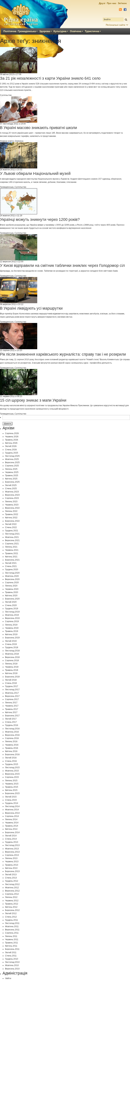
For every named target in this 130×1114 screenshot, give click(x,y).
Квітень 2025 (11, 479)
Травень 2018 (11, 670)
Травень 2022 (11, 514)
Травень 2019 (11, 631)
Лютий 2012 (11, 913)
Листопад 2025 (12, 456)
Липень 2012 (11, 897)
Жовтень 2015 (12, 771)
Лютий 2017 (11, 719)
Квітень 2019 (11, 634)
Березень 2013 (12, 871)
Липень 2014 (11, 819)
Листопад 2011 (12, 923)
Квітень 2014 (11, 829)
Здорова (44, 31)
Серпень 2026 (12, 433)
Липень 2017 (11, 702)
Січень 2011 (11, 956)
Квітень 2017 (11, 712)
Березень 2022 (12, 521)
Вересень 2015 (12, 774)
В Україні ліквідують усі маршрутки (31, 308)
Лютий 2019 (11, 641)
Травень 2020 (11, 592)
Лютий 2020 (11, 602)
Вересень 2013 (12, 852)
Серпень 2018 (12, 660)
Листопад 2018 (12, 650)
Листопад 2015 (12, 767)
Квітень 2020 (11, 595)
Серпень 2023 (12, 498)
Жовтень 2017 (12, 693)
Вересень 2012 (12, 891)
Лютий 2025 (11, 485)
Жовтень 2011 (12, 926)
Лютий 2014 (11, 835)
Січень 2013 (11, 878)
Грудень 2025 (11, 453)
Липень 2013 (11, 858)
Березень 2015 (12, 793)
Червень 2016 (11, 745)
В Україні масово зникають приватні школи (38, 127)
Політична (9, 31)
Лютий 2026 (11, 446)
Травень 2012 (11, 904)
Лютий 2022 (11, 524)
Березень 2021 (12, 560)
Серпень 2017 (12, 699)
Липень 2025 (11, 469)
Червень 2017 (11, 706)
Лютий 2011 (10, 952)
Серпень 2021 (12, 543)
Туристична (92, 31)
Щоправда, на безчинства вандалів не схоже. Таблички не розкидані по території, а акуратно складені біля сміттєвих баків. (59, 271)
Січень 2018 (11, 683)
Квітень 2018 (11, 673)
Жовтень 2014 (12, 809)
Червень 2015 (11, 784)
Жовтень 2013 (12, 849)
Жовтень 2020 (12, 576)
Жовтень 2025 (12, 459)
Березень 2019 (12, 637)
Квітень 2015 (11, 790)
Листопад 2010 (12, 962)
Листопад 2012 (12, 884)
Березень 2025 (12, 482)
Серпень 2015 (12, 777)
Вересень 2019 (12, 618)
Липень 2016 (11, 741)
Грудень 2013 (11, 842)
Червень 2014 (11, 822)
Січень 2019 (11, 644)
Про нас (111, 3)
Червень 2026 (11, 436)
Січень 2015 (11, 800)
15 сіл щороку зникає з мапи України (33, 400)
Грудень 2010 (11, 959)
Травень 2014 (11, 826)
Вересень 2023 (12, 495)
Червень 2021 (11, 550)
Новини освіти (7, 141)
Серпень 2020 (12, 582)
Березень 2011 (12, 949)
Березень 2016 (12, 754)
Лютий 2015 (11, 797)
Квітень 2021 (11, 556)
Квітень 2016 (11, 751)
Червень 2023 (11, 505)
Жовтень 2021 (12, 537)
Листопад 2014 (12, 806)
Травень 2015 (11, 787)
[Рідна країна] (20, 14)
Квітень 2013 (11, 868)
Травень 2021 (11, 553)
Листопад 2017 (12, 689)
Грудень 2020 (11, 569)
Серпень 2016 (12, 738)
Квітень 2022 (11, 517)
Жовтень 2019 (12, 615)
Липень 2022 (11, 511)
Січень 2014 (11, 839)
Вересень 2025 (12, 462)
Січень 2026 (11, 449)
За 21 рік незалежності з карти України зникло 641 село (50, 78)
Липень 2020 (11, 586)
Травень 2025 (11, 475)
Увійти (8, 978)
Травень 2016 (11, 748)
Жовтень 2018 (12, 654)
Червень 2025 (11, 472)
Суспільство (6, 95)
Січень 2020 (11, 605)
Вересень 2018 (12, 657)
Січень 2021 (11, 566)
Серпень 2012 (12, 894)
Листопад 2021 (12, 534)
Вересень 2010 (12, 969)
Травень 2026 (11, 440)
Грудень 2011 (11, 920)
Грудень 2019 (11, 608)
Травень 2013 (11, 865)
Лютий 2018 (11, 680)
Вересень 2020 (12, 579)
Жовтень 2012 (12, 887)
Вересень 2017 (12, 696)
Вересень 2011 (12, 930)
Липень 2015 (11, 780)
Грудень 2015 (11, 764)
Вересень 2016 (12, 735)
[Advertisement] (65, 1023)
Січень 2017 (11, 722)
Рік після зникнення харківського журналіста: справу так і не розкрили (63, 354)
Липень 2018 (11, 664)
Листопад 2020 (12, 573)
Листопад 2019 (12, 612)
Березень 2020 (12, 599)
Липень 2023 (11, 501)
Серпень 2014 (12, 816)
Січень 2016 (11, 761)
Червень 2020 (11, 589)
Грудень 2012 (11, 881)
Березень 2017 (12, 715)
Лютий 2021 (11, 563)
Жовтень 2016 (12, 732)
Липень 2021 (11, 547)
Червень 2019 (11, 628)
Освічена (75, 31)
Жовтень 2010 (12, 965)
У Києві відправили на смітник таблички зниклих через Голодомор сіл (62, 265)
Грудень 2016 (11, 725)
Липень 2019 (11, 625)
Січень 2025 (11, 488)
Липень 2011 (11, 936)
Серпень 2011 (12, 933)
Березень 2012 (12, 910)
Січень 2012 (11, 917)
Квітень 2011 (11, 946)
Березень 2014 (12, 832)
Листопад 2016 (12, 728)
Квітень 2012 (11, 907)
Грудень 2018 (11, 647)
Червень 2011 (11, 939)
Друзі (102, 3)
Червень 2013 (11, 861)
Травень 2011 (11, 943)
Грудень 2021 (11, 530)
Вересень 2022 (12, 508)
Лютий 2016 (11, 758)
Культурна (59, 31)
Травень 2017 (11, 709)
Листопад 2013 (12, 845)
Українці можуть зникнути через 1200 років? (40, 219)
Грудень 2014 (11, 803)
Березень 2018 (12, 677)
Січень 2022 (11, 527)
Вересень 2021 (12, 540)
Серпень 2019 (12, 621)
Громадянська (27, 31)
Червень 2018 (11, 667)
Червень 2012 (11, 900)
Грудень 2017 (11, 686)
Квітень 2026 (11, 443)
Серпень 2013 (12, 855)
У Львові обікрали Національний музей (35, 173)
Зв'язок (122, 3)
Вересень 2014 (12, 813)
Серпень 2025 (12, 466)
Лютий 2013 (11, 874)
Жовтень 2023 (12, 492)
